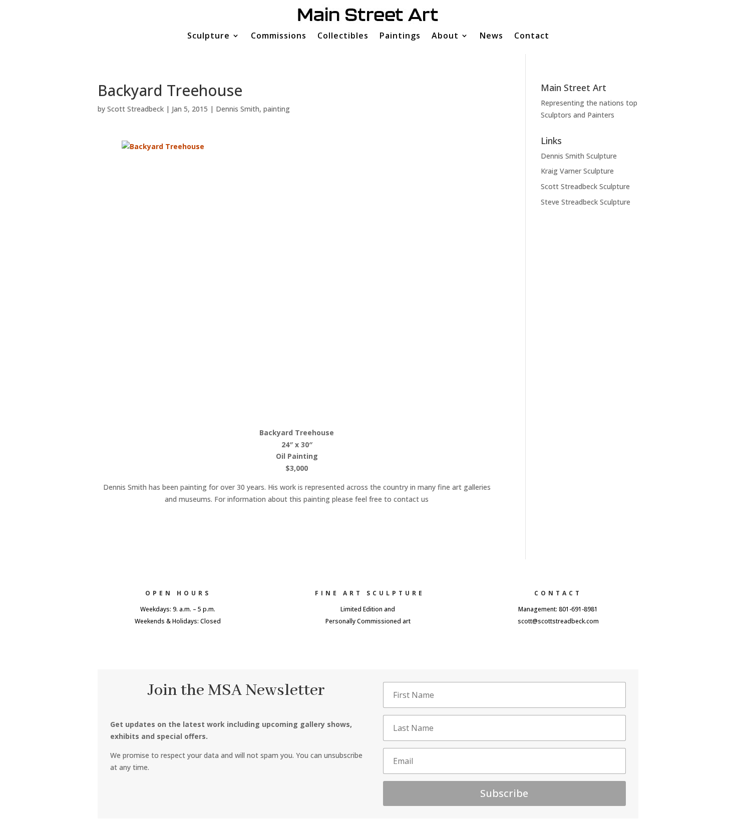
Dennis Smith (237, 109)
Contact (531, 36)
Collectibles (343, 36)
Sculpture (208, 36)
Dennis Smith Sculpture (579, 156)
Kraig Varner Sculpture (577, 171)
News (491, 36)
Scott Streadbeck (135, 109)
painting (276, 109)
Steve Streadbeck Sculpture (585, 202)
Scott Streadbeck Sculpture (585, 186)
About (445, 36)
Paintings (400, 36)
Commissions (278, 36)
